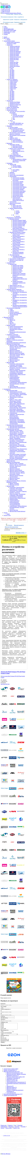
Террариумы (10, 100)
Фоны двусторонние (18, 141)
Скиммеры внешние (15, 336)
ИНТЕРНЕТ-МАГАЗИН (10, 30)
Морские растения (14, 484)
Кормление (9, 143)
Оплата (5, 512)
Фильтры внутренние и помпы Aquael (18, 234)
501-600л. (12, 75)
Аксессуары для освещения (17, 175)
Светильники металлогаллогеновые (15, 202)
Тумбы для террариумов (13, 107)
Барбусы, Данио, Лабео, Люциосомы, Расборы (16, 400)
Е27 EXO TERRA (17, 167)
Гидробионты (7, 389)
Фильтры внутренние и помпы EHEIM (18, 242)
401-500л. (12, 74)
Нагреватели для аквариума (17, 290)
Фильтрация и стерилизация (14, 217)
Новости (10, 1125)
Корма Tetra (15, 153)
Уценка (8, 39)
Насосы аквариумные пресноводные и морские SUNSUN (16, 329)
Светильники (13, 176)
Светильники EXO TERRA (20, 187)
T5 (13, 209)
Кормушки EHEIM (17, 145)
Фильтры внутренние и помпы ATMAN (18, 237)
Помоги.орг (4, 1125)
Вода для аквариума (12, 108)
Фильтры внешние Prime (19, 224)
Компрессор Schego (17, 270)
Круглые (12, 67)
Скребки (12, 316)
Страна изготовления (6, 1032)
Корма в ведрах (16, 149)
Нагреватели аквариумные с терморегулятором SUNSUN (20, 306)
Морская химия (10, 338)
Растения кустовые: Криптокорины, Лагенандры (17, 444)
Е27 (10, 168)
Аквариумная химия (12, 110)
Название (3, 1003)
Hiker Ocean (13, 324)
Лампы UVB (13, 164)
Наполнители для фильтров (17, 258)
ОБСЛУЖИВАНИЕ (9, 29)
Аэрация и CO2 (11, 262)
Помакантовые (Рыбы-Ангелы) (18, 374)
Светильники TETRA (18, 184)
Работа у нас (16, 1128)
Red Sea (12, 322)
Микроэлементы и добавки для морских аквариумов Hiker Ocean (19, 160)
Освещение (9, 163)
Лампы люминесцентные (16, 208)
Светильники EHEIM (18, 189)
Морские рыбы (10, 362)
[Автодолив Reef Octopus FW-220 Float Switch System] (14, 677)
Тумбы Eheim (13, 84)
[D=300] (9, 1025)
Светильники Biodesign (18, 192)
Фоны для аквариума (15, 139)
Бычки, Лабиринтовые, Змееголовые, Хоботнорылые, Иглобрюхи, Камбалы (17, 404)
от (1, 1010)
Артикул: (3, 1019)
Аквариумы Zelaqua (15, 66)
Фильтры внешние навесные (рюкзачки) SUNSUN (20, 230)
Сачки (11, 309)
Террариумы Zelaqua (15, 102)
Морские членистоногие (16, 351)
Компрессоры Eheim (18, 268)
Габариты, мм (4, 1022)
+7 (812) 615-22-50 (5, 10)
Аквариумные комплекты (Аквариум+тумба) (13, 43)
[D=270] (9, 1023)
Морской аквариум (8, 317)
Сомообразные (13, 413)
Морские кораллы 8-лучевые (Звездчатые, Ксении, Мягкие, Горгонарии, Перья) (17, 354)
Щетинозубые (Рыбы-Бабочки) (17, 387)
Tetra (14, 119)
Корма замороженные (15, 155)
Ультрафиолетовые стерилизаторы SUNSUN (19, 257)
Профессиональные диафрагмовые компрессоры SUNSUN (20, 279)
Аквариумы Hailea (14, 55)
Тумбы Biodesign (14, 80)
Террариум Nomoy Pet (15, 104)
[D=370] (9, 1026)
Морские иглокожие (15, 350)
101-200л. (12, 70)
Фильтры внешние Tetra (19, 225)
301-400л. (12, 72)
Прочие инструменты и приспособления (16, 314)
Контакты (11, 1126)
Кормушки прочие (17, 147)
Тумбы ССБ (13, 88)
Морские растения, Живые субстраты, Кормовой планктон (16, 481)
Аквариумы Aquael (14, 47)
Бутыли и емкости (14, 312)
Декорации (9, 126)
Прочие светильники (18, 196)
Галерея (6, 27)
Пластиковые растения (18, 130)
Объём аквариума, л (6, 1009)
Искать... (3, 23)
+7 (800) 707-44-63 (5, 5)
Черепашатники (14, 106)
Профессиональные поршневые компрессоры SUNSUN (19, 283)
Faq (15, 1125)
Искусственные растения (16, 128)
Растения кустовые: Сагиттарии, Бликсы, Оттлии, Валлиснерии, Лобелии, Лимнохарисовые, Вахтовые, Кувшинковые (18, 456)
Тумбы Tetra (13, 86)
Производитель (4, 1030)
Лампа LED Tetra (17, 205)
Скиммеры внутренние (15, 337)
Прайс (8, 514)
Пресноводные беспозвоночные (15, 425)
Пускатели (12, 173)
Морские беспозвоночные (13, 343)
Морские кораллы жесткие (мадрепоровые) (16, 358)
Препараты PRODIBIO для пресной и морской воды (16, 124)
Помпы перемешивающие (16, 326)
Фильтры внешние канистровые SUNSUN (18, 227)
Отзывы (6, 34)
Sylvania (18, 212)
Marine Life (12, 320)
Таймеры (12, 172)
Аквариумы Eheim (14, 54)
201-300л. (12, 71)
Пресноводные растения (13, 429)
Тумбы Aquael (13, 82)
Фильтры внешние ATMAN (20, 221)
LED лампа (12, 204)
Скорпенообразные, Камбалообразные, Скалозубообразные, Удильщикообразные (15, 379)
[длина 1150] (9, 1028)
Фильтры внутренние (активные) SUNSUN (18, 253)
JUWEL (17, 211)
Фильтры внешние (14, 219)
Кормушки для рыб (14, 144)
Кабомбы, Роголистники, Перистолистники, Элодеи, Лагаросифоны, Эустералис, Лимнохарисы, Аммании (17, 432)
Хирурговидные (14, 386)
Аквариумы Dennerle (15, 52)
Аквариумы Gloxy (14, 50)
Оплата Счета (7, 515)
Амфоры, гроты (14, 138)
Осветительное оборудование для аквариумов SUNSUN (18, 199)
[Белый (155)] (14, 1038)
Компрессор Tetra (17, 272)
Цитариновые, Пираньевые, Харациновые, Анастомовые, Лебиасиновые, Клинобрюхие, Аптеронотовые (17, 421)
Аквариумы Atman (14, 48)
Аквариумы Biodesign (15, 51)
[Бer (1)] (14, 1037)
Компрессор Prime (17, 269)
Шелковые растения (18, 131)
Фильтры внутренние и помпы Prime (18, 247)
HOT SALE (6, 38)
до (1, 1013)
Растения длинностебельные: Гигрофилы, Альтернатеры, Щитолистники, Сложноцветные (18, 441)
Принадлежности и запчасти (17, 286)
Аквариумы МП (14, 63)
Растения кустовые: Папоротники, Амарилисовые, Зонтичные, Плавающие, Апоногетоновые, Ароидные (18, 450)
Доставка (23, 1126)
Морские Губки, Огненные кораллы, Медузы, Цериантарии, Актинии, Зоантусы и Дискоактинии (18, 347)
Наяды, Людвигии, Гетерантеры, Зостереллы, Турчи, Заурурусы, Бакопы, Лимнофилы (18, 437)
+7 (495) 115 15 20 (6, 1135)
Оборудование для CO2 (16, 285)
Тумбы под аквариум (12, 79)
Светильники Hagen (18, 193)
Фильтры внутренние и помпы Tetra (18, 250)
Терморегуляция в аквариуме (14, 289)
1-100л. (11, 68)
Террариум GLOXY (15, 103)
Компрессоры (13, 264)
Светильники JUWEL (18, 185)
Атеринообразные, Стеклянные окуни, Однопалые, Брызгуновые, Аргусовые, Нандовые (18, 394)
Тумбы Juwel (13, 83)
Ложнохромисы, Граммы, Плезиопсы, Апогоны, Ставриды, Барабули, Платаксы (18, 368)
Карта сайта (9, 1128)
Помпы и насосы (11, 325)
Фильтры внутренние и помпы (17, 232)
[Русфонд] (14, 1121)
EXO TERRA (16, 169)
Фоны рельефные (17, 140)
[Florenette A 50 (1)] (14, 1035)
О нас (5, 26)
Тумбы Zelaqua (13, 87)
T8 (13, 215)
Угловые (12, 60)
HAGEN (15, 171)
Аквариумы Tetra (14, 62)
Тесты (11, 120)
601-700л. (12, 76)
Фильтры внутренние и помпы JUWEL (18, 245)
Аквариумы (10, 44)
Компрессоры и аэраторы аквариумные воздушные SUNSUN (19, 275)
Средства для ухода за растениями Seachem (18, 116)
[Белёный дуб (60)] (14, 1040)
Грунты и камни (14, 127)
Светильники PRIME (18, 181)
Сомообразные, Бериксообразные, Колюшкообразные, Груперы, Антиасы (18, 384)
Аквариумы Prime (14, 59)
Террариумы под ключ (15, 56)
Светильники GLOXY (18, 177)
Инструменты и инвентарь (13, 308)
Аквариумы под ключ (9, 31)
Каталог (17, 1126)
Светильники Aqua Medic (19, 191)
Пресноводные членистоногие (17, 427)
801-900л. (12, 78)
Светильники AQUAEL (19, 188)
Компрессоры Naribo (18, 265)
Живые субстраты (14, 483)
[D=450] (9, 1027)
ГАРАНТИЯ (7, 33)
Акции (5, 37)
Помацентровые (14, 375)
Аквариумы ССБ (14, 64)
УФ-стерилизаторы (14, 254)
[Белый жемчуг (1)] (14, 1039)
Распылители (13, 288)
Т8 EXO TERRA (17, 165)
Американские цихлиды (16, 391)
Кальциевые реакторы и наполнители (16, 342)
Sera (14, 118)
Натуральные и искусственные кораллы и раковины (17, 133)
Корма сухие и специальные (17, 148)
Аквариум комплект (15, 46)
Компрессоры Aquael (18, 266)
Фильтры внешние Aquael (19, 220)
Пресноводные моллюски (16, 426)
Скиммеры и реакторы (12, 334)
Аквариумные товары (9, 40)
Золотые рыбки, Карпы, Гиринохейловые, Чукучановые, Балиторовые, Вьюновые (18, 408)
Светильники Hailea (18, 195)
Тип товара (3, 1006)
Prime (11, 321)
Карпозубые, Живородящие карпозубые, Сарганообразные (17, 411)
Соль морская (10, 318)
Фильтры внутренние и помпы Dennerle (18, 239)
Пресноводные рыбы (12, 390)
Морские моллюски (15, 359)
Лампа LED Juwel (17, 207)
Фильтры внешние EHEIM (19, 223)
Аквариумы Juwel (14, 58)
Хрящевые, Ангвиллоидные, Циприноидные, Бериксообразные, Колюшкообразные (17, 416)
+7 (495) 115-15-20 (5, 9)
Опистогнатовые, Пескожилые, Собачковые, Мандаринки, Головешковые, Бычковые (18, 372)
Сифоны (12, 310)
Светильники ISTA (17, 183)
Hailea (17, 213)
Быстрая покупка (5, 684)
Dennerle (15, 114)
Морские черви (13, 361)
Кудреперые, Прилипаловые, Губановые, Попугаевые (17, 364)
